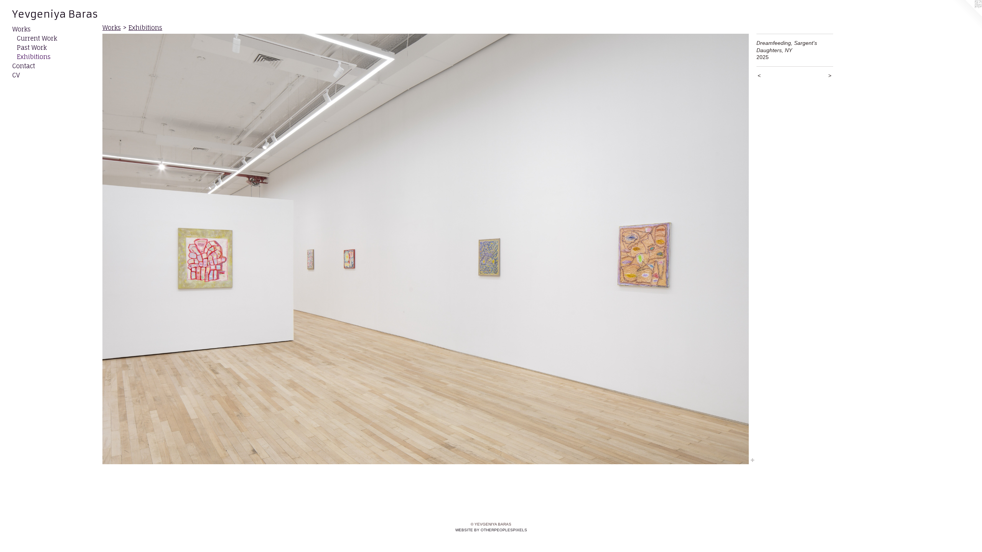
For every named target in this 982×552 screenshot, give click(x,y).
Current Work (37, 38)
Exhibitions (34, 57)
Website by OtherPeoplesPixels (491, 530)
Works (21, 29)
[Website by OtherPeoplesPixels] (966, 15)
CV (16, 75)
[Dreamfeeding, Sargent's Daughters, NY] (425, 249)
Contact (23, 66)
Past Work (32, 47)
